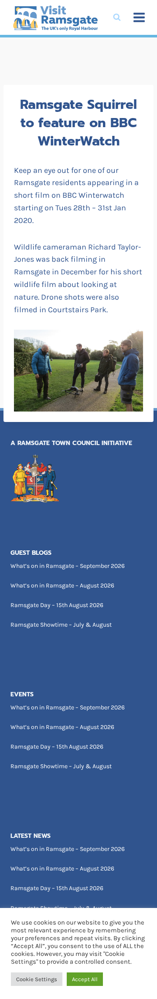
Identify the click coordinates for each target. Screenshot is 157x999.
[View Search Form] (117, 17)
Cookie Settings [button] (36, 979)
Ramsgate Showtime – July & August (61, 624)
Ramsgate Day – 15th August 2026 (56, 605)
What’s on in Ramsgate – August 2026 (62, 585)
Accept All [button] (85, 979)
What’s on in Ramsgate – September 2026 (67, 566)
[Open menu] (139, 17)
